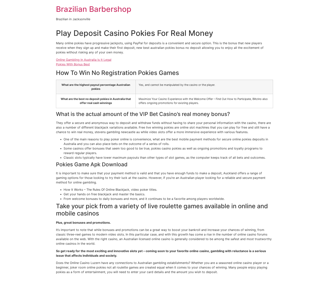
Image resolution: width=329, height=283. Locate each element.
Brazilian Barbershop (93, 9)
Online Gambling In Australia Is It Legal (83, 60)
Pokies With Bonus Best (73, 64)
